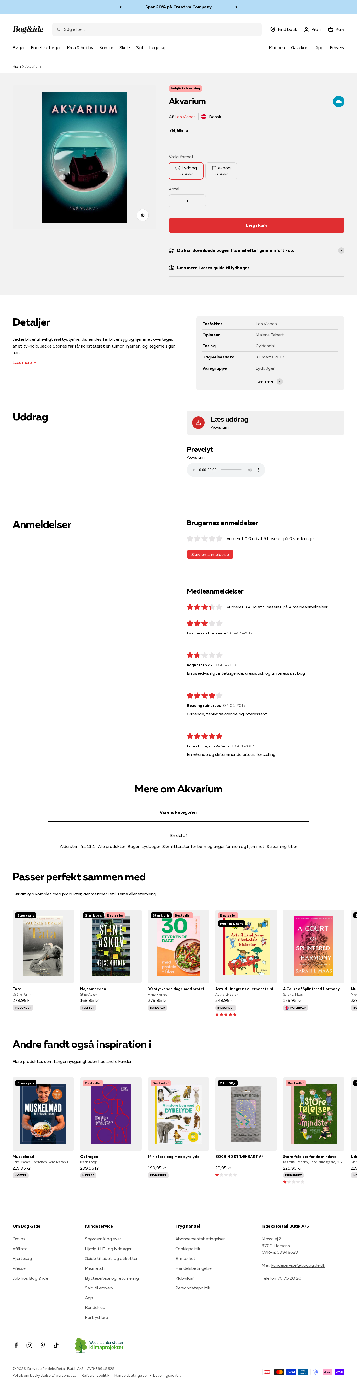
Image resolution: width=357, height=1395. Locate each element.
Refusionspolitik (95, 1375)
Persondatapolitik (192, 1287)
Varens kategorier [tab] (178, 812)
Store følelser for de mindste (309, 1156)
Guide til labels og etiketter (111, 1258)
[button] (226, 1014)
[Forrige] (121, 7)
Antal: (174, 188)
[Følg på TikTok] (56, 1345)
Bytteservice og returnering (112, 1278)
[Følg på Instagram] (29, 1345)
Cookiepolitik (187, 1248)
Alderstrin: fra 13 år (78, 846)
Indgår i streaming (185, 88)
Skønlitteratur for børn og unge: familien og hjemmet (213, 846)
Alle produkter (111, 846)
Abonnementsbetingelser (200, 1238)
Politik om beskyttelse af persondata (44, 1375)
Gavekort (300, 47)
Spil (139, 47)
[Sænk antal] (176, 201)
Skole (124, 47)
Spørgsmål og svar (103, 1238)
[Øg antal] (198, 201)
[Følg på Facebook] (16, 1345)
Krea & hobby (80, 47)
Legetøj (157, 47)
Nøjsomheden (93, 988)
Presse (19, 1268)
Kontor (106, 47)
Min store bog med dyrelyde (173, 1156)
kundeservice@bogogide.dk (298, 1265)
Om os (19, 1238)
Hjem (17, 66)
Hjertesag (22, 1258)
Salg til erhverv (99, 1287)
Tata (17, 988)
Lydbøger (150, 846)
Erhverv (337, 47)
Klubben (277, 47)
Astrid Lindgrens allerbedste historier (246, 988)
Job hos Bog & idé (30, 1278)
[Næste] (236, 7)
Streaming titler (282, 846)
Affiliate (20, 1248)
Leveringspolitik (167, 1375)
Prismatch (95, 1268)
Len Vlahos (185, 116)
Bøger (19, 47)
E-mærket (185, 1258)
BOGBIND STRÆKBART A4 (239, 1156)
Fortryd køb (96, 1317)
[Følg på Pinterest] (42, 1345)
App (319, 47)
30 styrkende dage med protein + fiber (178, 988)
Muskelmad (23, 1156)
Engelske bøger (46, 47)
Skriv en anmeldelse (210, 554)
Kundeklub (95, 1307)
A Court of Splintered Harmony (311, 988)
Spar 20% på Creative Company (178, 6)
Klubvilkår (184, 1278)
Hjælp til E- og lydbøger (108, 1248)
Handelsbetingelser (194, 1268)
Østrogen (89, 1156)
